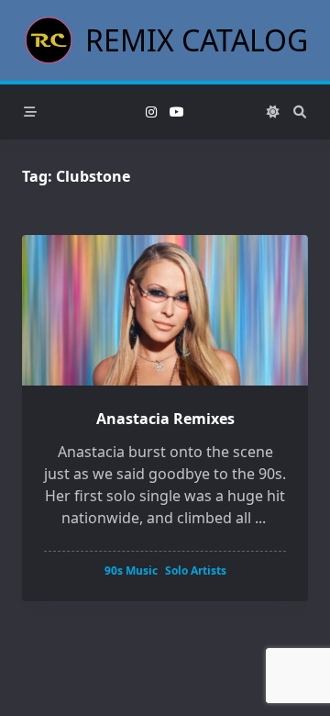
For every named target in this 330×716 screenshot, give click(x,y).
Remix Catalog (196, 40)
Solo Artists (195, 570)
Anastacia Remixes (165, 418)
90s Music (131, 570)
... (260, 518)
